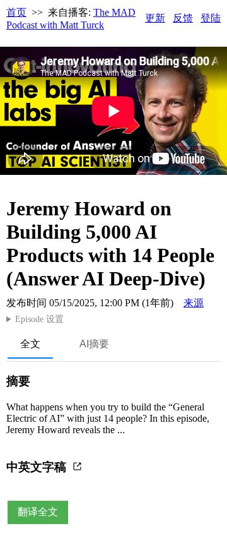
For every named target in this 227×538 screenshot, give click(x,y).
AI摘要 (94, 343)
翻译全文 (38, 511)
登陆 (211, 18)
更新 (155, 18)
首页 (16, 12)
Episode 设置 (39, 319)
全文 (30, 343)
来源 (193, 302)
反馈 (183, 18)
